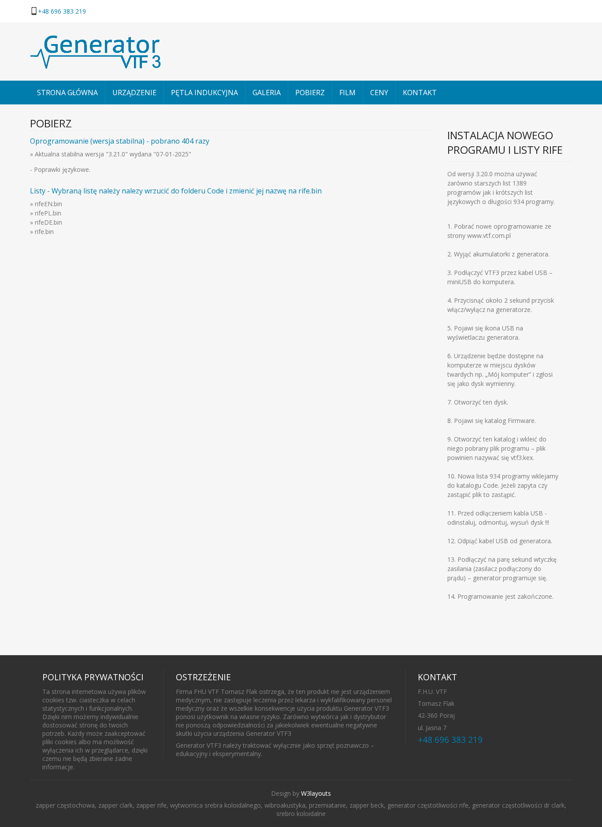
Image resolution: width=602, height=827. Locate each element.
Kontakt (420, 92)
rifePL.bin (48, 213)
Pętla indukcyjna (204, 92)
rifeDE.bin (48, 222)
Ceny (379, 92)
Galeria (267, 92)
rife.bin (44, 231)
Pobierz (310, 92)
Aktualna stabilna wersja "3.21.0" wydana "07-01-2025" (112, 154)
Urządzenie (134, 92)
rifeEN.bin (48, 204)
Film (347, 92)
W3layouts (316, 793)
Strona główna (67, 92)
